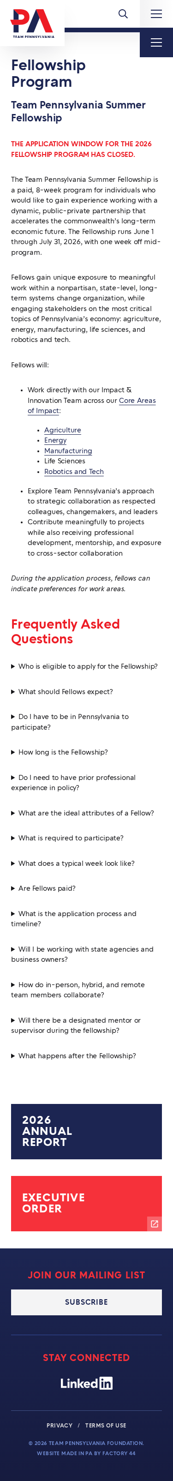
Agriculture (62, 430)
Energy (55, 440)
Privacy (60, 1425)
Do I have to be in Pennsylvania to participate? (70, 722)
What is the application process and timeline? (74, 919)
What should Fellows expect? (65, 692)
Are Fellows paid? (47, 888)
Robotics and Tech (74, 471)
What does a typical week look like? (76, 863)
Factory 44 (119, 1453)
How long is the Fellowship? (63, 752)
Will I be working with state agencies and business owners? (82, 955)
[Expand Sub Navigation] (156, 42)
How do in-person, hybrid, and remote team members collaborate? (78, 990)
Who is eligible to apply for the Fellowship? (88, 666)
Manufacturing (68, 451)
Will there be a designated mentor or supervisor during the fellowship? (76, 1026)
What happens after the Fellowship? (77, 1056)
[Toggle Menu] (123, 14)
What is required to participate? (71, 838)
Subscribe (86, 1302)
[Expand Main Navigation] (156, 14)
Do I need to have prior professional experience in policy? (73, 783)
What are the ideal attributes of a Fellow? (86, 813)
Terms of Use (105, 1425)
